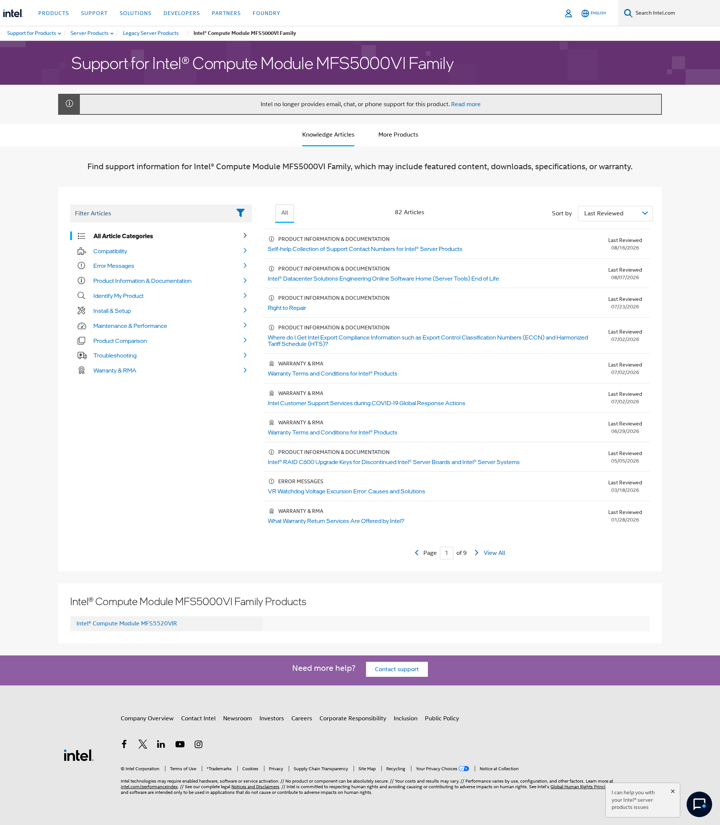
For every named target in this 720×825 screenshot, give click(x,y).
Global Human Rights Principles (582, 786)
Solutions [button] (136, 13)
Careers (301, 718)
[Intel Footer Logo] (79, 755)
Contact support (397, 669)
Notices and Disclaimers (255, 786)
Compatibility (110, 251)
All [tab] (284, 212)
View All (494, 553)
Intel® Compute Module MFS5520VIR (126, 623)
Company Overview (147, 718)
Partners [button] (226, 13)
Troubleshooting (114, 355)
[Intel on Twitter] (142, 745)
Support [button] (94, 13)
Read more (466, 104)
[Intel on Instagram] (198, 745)
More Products (398, 134)
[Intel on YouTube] (180, 745)
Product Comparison (120, 340)
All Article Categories (123, 236)
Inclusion (405, 718)
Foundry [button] (266, 13)
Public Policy (442, 718)
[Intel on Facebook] (124, 745)
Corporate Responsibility (353, 718)
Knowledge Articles (328, 134)
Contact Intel (198, 718)
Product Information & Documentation (142, 280)
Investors (272, 718)
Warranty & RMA (114, 370)
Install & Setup (112, 310)
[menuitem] (90, 33)
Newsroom (237, 718)
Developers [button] (182, 13)
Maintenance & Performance (130, 325)
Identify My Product (118, 295)
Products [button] (53, 13)
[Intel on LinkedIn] (161, 745)
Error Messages (113, 265)
